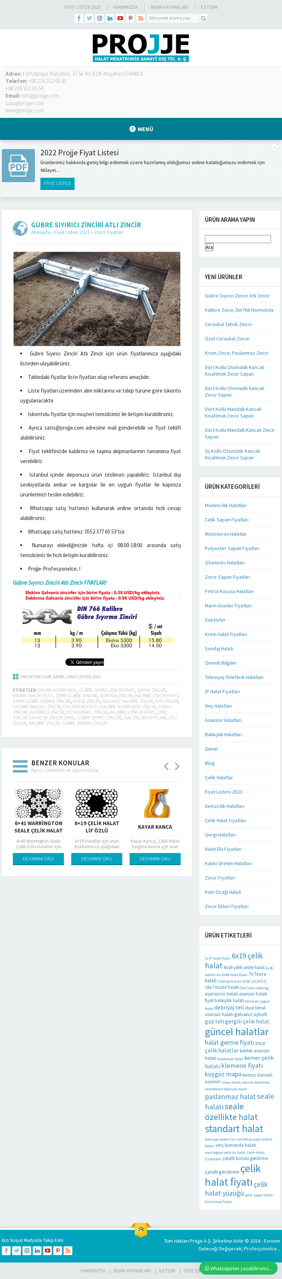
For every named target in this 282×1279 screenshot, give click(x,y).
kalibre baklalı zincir (36, 707)
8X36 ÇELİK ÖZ (254, 981)
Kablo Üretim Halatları (228, 863)
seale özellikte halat (231, 1111)
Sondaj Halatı (219, 648)
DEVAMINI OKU (38, 858)
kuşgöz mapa (223, 1074)
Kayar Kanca (155, 826)
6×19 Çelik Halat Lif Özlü (97, 827)
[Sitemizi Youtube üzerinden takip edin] (120, 18)
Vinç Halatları (218, 705)
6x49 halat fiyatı (234, 974)
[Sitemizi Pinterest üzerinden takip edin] (130, 18)
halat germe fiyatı (229, 1042)
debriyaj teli (229, 1007)
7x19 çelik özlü (230, 981)
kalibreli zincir (47, 712)
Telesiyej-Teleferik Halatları (234, 677)
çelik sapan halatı (259, 1195)
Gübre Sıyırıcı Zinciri (98, 718)
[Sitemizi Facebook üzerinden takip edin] (79, 18)
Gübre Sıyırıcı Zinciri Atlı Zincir (237, 295)
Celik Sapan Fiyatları (227, 519)
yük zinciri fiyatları (145, 718)
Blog (210, 763)
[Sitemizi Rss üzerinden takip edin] (140, 18)
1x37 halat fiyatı (218, 958)
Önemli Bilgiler (220, 663)
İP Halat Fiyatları (222, 691)
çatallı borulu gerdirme (245, 1158)
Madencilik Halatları (226, 505)
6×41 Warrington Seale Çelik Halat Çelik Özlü (38, 830)
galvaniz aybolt (250, 1014)
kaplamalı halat (230, 1058)
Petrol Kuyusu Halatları (229, 591)
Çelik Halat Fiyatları (225, 820)
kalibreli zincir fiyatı (132, 712)
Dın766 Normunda (57, 690)
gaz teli (214, 1021)
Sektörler (215, 620)
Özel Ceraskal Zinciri (227, 338)
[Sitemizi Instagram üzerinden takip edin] (99, 18)
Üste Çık (193, 1271)
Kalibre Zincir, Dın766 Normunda (239, 310)
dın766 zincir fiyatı (33, 696)
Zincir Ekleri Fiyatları (227, 906)
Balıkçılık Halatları (223, 734)
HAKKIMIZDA (93, 1271)
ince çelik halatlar (235, 1046)
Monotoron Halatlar (226, 534)
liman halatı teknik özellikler (246, 1082)
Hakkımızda (125, 7)
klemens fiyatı (242, 1065)
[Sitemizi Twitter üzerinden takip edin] (89, 18)
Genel (59, 676)
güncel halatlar (237, 1031)
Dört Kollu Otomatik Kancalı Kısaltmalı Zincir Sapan (234, 370)
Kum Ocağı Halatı (223, 892)
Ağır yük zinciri (116, 696)
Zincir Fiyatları (108, 232)
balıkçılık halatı (229, 1000)
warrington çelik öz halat (225, 1152)
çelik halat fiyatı (233, 1175)
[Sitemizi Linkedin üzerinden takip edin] (109, 18)
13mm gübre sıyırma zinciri (41, 701)
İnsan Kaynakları (169, 7)
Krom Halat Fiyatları (226, 634)
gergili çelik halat (247, 1021)
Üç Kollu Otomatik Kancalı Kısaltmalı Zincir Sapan (232, 454)
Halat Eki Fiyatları (223, 849)
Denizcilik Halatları (224, 806)
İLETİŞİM (209, 7)
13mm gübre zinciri (76, 696)
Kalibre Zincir (44, 723)
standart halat (234, 1128)
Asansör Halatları (223, 720)
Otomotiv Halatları (225, 562)
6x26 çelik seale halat (244, 967)
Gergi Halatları (220, 834)
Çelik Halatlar (219, 777)
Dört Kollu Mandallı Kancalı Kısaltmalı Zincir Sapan (233, 412)
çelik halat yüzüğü (236, 1188)
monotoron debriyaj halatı (226, 1089)
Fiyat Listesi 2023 (82, 7)
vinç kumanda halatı (236, 1145)
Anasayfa (40, 232)
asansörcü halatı (221, 994)
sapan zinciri (151, 690)
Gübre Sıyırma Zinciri (84, 723)
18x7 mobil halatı (222, 987)
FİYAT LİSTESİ (57, 183)
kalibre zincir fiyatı (156, 696)
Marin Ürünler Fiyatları (228, 605)
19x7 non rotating (254, 988)
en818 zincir (86, 701)
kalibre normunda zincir (127, 707)
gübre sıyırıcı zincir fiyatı (107, 690)
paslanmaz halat (230, 1096)
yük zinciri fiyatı (80, 707)
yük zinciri (166, 701)
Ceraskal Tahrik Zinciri (228, 324)
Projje (196, 1241)
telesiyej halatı (217, 1139)
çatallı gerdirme (222, 1171)
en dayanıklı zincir (86, 712)
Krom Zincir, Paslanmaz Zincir (236, 353)
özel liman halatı (218, 1201)
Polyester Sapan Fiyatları (232, 548)
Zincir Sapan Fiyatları (227, 577)
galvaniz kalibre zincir (127, 701)
